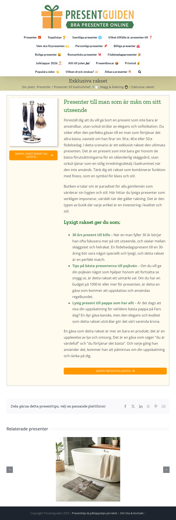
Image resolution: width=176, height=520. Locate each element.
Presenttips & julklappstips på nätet (94, 513)
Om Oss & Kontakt (132, 513)
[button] (139, 71)
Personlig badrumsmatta (88, 469)
